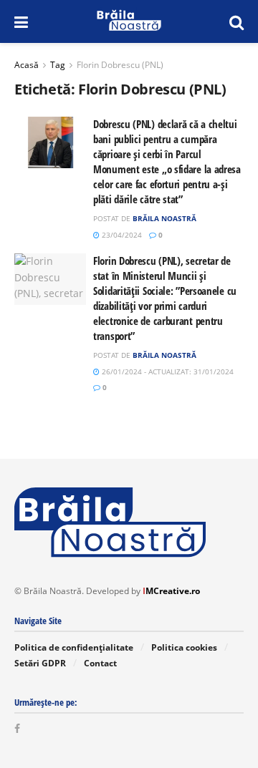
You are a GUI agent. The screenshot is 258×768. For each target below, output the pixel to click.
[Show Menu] (21, 21)
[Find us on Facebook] (17, 729)
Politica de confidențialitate (73, 647)
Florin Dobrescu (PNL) (120, 65)
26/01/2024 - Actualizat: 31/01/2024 (167, 371)
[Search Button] (236, 21)
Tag (57, 65)
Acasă (26, 65)
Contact (100, 663)
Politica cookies (184, 647)
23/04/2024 (121, 235)
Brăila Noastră (164, 218)
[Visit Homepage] (128, 21)
